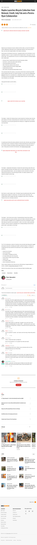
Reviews (2, 520)
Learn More (29, 27)
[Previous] (28, 427)
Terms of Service (19, 540)
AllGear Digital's (8, 533)
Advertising (15, 520)
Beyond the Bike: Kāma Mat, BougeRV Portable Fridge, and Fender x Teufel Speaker (30, 487)
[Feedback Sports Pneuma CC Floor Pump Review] (21, 476)
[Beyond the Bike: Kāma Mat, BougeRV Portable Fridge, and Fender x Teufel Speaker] (21, 485)
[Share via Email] (7, 24)
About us (14, 510)
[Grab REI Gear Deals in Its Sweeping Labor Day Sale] (3, 468)
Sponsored (9, 466)
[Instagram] (32, 511)
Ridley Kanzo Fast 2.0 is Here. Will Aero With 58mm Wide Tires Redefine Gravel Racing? (23, 446)
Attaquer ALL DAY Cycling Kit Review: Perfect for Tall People (10, 408)
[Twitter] (29, 511)
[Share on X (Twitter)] (4, 24)
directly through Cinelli (26, 146)
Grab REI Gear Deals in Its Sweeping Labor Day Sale (9, 413)
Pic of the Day (3, 518)
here (30, 268)
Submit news (15, 514)
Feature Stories (3, 514)
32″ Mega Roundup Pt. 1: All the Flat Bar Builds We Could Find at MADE (12, 398)
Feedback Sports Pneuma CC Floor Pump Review (9, 419)
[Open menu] (1, 1)
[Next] (29, 427)
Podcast (14, 518)
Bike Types (3, 510)
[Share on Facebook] (2, 24)
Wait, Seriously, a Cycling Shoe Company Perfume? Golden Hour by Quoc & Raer (12, 487)
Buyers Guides (27, 466)
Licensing (14, 540)
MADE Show (3, 443)
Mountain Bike (3, 524)
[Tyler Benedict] (3, 278)
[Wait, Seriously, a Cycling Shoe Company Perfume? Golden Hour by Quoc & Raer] (3, 485)
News (12, 466)
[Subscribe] (26, 513)
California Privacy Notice (9, 540)
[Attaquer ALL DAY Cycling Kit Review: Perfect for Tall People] (3, 459)
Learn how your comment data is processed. (26, 292)
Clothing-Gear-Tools (28, 474)
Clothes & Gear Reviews (11, 457)
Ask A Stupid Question (16, 516)
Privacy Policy (3, 540)
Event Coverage (4, 512)
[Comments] (31, 24)
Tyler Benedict (8, 19)
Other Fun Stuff (3, 516)
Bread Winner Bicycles (13, 265)
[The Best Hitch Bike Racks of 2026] (21, 468)
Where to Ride (3, 522)
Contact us (14, 512)
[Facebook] (26, 511)
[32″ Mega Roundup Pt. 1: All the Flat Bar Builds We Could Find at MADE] (8, 437)
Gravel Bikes (19, 443)
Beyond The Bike (9, 483)
